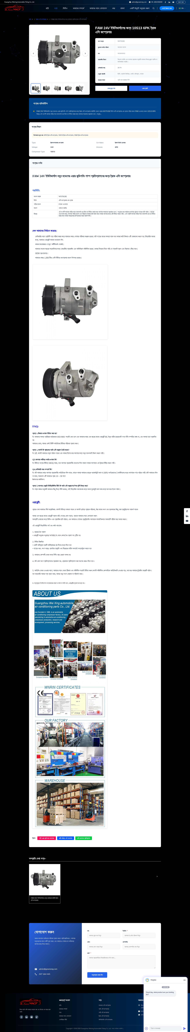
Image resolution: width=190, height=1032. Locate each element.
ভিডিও (65, 8)
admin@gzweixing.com (139, 2)
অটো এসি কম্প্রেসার (104, 1009)
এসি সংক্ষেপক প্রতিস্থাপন (83, 838)
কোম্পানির (125, 942)
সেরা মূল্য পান (111, 88)
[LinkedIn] (26, 1017)
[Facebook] (21, 1017)
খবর (113, 8)
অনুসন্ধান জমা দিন (97, 975)
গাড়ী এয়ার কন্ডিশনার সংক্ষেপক (46, 838)
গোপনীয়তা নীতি (63, 1019)
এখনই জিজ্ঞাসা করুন (167, 8)
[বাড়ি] (14, 10)
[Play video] (59, 53)
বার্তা (89, 953)
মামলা (122, 8)
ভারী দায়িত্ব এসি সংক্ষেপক (65, 838)
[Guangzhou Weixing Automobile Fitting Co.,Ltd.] (31, 1006)
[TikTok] (36, 1017)
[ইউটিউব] (173, 2)
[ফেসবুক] (165, 2)
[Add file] (146, 1028)
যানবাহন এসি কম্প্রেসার (105, 1005)
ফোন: (88, 942)
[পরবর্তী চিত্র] (85, 53)
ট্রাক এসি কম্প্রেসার (41, 19)
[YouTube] (31, 1017)
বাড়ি (47, 8)
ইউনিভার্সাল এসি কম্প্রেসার (105, 1019)
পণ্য (55, 8)
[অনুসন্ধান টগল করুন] (153, 8)
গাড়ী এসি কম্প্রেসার (104, 1012)
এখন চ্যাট (145, 88)
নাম (88, 931)
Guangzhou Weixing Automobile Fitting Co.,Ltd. (96, 1028)
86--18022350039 (156, 2)
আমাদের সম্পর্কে (78, 8)
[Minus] (184, 980)
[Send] (184, 1028)
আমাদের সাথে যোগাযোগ (98, 8)
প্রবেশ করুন (181, 2)
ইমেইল (125, 931)
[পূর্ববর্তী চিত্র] (33, 53)
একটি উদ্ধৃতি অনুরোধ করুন (139, 8)
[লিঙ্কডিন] (169, 2)
